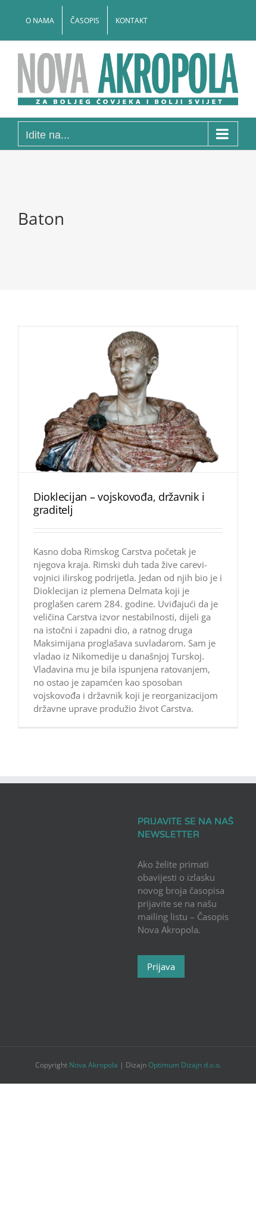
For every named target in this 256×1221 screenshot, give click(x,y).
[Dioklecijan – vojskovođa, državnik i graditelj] (128, 399)
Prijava (161, 966)
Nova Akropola (94, 1065)
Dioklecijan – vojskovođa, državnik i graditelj (118, 503)
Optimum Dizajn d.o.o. (184, 1065)
